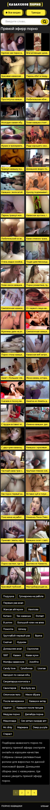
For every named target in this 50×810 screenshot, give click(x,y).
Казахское (25, 4)
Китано (7, 616)
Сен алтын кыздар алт (33, 721)
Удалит (7, 707)
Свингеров (9, 688)
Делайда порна (34, 714)
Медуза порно (11, 714)
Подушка (8, 596)
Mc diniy (7, 727)
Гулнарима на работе (31, 596)
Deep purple (40, 727)
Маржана (22, 727)
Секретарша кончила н (16, 681)
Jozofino (34, 662)
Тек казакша (24, 616)
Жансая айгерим (13, 609)
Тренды (36, 12)
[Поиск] (44, 21)
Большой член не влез (30, 622)
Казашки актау (37, 701)
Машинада (9, 721)
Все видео (14, 12)
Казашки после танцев (30, 707)
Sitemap (45, 806)
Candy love (9, 668)
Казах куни (32, 655)
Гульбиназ (26, 668)
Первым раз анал (13, 603)
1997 (5, 655)
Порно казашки (11, 806)
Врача (38, 635)
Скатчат (7, 642)
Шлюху (22, 629)
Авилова (33, 609)
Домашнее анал (12, 648)
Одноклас (33, 648)
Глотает (40, 616)
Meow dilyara (32, 694)
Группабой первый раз (16, 635)
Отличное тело (11, 694)
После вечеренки (13, 701)
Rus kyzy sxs (28, 688)
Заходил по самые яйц (16, 675)
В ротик (7, 622)
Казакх (17, 655)
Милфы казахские (13, 662)
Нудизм (21, 642)
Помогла (8, 629)
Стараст (7, 734)
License (42, 668)
